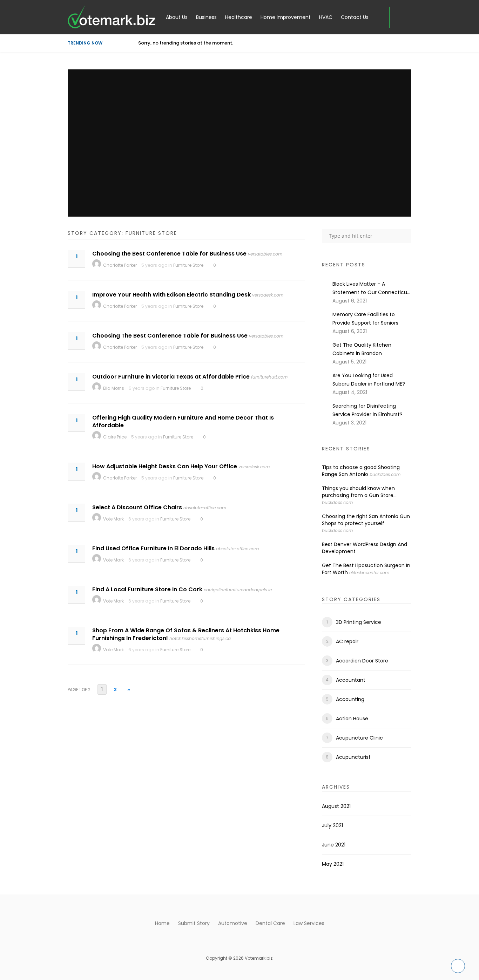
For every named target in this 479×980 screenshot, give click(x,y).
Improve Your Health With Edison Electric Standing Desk (171, 295)
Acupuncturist (353, 757)
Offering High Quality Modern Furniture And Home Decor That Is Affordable (183, 421)
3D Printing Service (358, 622)
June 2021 (333, 844)
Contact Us (355, 17)
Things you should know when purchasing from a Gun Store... (359, 492)
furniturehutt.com (269, 377)
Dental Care (270, 923)
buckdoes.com (385, 474)
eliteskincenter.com (369, 573)
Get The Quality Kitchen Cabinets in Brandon (361, 349)
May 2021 (333, 863)
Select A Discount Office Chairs (137, 507)
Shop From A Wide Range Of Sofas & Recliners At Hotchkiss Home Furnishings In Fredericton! (185, 634)
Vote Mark (113, 519)
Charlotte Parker (120, 265)
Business (206, 17)
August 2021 (336, 806)
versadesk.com (267, 295)
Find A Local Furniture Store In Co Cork (147, 589)
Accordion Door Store (362, 660)
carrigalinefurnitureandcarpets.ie (238, 590)
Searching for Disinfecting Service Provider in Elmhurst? (367, 410)
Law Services (309, 923)
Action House (352, 718)
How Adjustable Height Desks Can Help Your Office (164, 466)
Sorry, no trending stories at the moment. (185, 43)
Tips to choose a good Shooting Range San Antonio (361, 471)
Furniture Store (188, 265)
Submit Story (194, 923)
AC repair (347, 641)
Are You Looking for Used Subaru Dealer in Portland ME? (368, 379)
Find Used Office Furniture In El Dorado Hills (153, 548)
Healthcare (238, 17)
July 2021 (332, 825)
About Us (177, 17)
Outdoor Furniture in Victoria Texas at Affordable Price (171, 377)
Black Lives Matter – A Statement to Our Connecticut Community (370, 288)
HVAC (325, 17)
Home (162, 923)
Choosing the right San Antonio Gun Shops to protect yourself (366, 520)
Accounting (350, 699)
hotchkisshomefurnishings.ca (200, 638)
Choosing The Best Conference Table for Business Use (170, 336)
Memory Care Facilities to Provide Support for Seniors (365, 318)
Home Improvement (286, 17)
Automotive (232, 923)
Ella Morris (113, 388)
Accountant (350, 679)
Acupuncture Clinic (359, 737)
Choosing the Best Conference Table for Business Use (169, 254)
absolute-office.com (204, 508)
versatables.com (265, 254)
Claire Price (115, 437)
